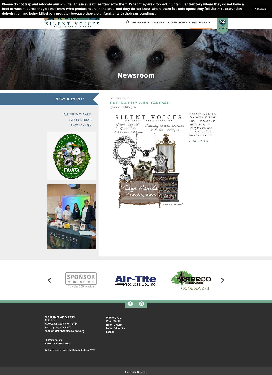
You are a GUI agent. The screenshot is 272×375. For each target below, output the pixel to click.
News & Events (201, 22)
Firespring (142, 372)
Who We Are (139, 22)
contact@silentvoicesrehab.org (64, 331)
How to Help (114, 324)
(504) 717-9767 (62, 327)
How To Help (179, 22)
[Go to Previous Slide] (49, 280)
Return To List (200, 141)
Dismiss (261, 9)
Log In (110, 331)
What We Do (158, 22)
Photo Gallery (81, 125)
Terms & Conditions (57, 343)
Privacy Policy (53, 340)
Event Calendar (80, 120)
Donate (222, 28)
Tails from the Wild (77, 114)
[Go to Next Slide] (222, 280)
